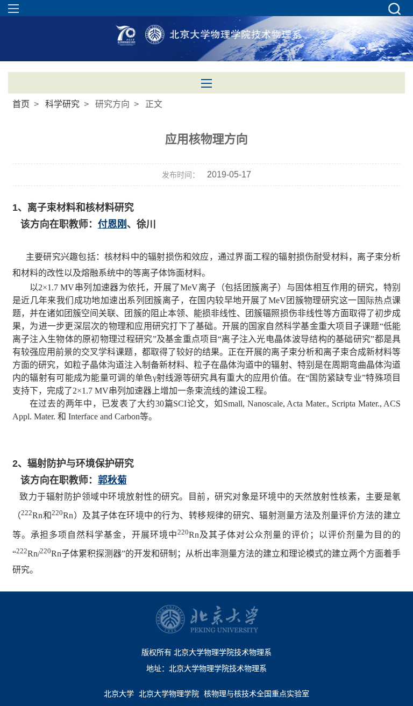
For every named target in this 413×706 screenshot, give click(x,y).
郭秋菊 (112, 480)
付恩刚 (112, 224)
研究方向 (112, 104)
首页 (21, 104)
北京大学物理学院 (169, 693)
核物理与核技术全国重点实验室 (256, 693)
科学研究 (62, 104)
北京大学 (119, 693)
